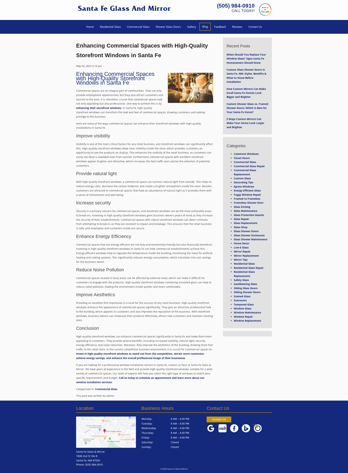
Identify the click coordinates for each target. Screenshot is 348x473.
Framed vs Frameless (247, 198)
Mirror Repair (242, 251)
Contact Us (255, 26)
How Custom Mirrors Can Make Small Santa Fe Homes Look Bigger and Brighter (246, 93)
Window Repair (243, 316)
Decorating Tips (243, 182)
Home (90, 26)
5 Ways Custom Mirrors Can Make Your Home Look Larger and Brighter (245, 123)
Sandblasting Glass (245, 284)
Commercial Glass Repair (249, 166)
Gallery (191, 26)
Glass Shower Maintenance (250, 239)
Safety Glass (241, 280)
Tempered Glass (244, 304)
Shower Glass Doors (168, 26)
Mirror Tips (241, 259)
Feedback (220, 26)
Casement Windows (246, 154)
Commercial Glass (138, 26)
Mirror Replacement (246, 255)
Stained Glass (242, 296)
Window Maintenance (247, 312)
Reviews (237, 26)
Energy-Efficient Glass (247, 190)
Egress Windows (244, 186)
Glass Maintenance (245, 211)
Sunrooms (240, 300)
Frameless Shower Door (249, 202)
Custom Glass (242, 178)
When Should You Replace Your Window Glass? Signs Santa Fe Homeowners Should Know (246, 58)
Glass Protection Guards (249, 215)
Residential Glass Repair (249, 268)
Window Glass (242, 308)
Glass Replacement (245, 223)
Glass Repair (241, 219)
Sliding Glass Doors (246, 288)
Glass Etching (242, 207)
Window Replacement (247, 320)
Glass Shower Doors (246, 231)
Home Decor (241, 243)
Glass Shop (240, 227)
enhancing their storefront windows (98, 108)
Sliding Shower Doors (247, 292)
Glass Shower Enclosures (249, 235)
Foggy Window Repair (247, 194)
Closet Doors (242, 158)
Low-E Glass (241, 247)
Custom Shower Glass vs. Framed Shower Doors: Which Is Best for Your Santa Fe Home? (247, 108)
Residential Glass (110, 26)
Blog (205, 26)
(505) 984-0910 (236, 6)
